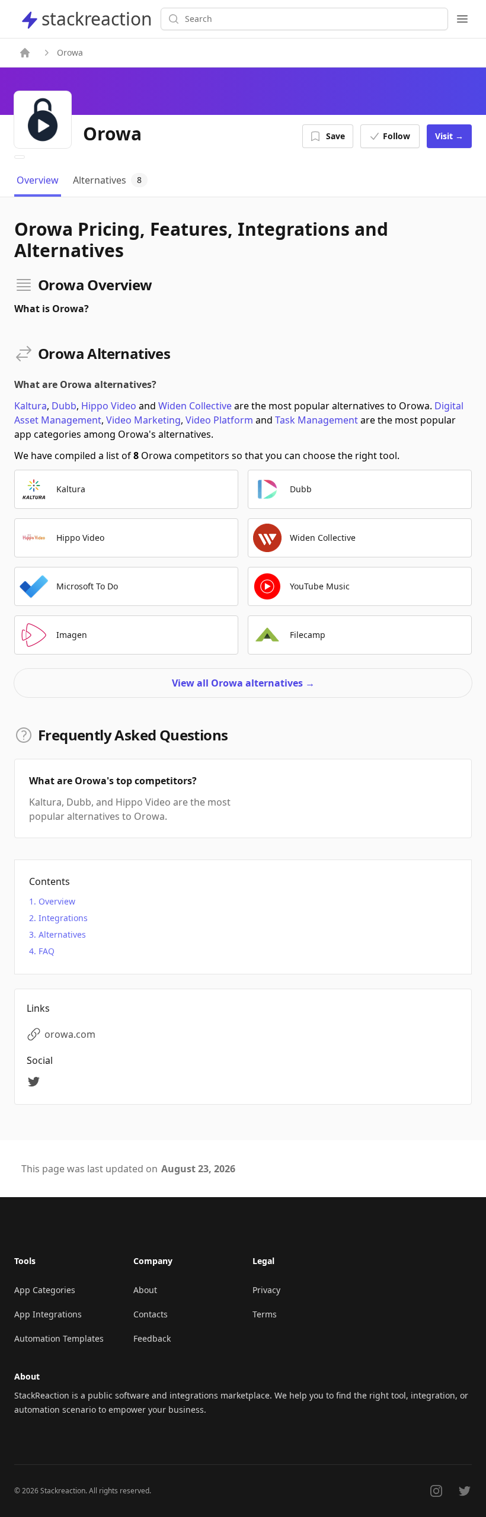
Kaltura (30, 405)
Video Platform (219, 419)
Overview (57, 901)
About (145, 1289)
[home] (25, 53)
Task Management (316, 419)
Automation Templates (59, 1338)
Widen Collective (195, 405)
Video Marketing (143, 419)
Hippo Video (108, 405)
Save (335, 136)
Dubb (64, 405)
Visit (449, 136)
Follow (396, 136)
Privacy (266, 1289)
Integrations (63, 917)
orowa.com (69, 1034)
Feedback (152, 1338)
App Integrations (48, 1314)
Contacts (150, 1314)
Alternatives (62, 934)
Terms (264, 1314)
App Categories (44, 1289)
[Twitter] (35, 1082)
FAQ (47, 951)
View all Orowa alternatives (243, 682)
